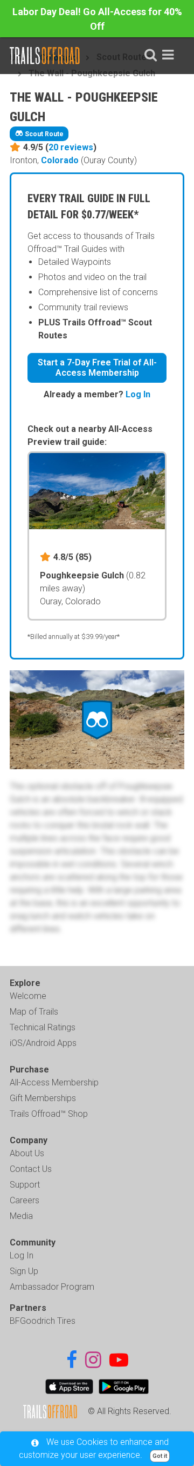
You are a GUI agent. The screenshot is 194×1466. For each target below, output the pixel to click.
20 (70, 147)
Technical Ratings (42, 1027)
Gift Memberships (43, 1098)
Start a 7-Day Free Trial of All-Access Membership (97, 367)
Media (21, 1216)
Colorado (60, 160)
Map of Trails (34, 1012)
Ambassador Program (52, 1287)
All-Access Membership (54, 1082)
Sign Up (24, 1271)
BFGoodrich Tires (42, 1321)
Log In (138, 394)
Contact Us (31, 1169)
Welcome (28, 996)
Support (25, 1185)
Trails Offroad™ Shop (49, 1114)
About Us (27, 1153)
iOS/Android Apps (43, 1043)
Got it (160, 1456)
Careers (24, 1200)
